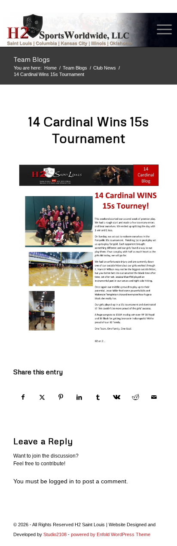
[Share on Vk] (116, 397)
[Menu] (160, 29)
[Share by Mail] (154, 397)
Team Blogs (31, 59)
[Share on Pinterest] (61, 397)
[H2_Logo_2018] (71, 29)
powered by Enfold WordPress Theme (110, 534)
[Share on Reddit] (135, 397)
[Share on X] (42, 397)
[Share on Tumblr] (98, 397)
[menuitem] (160, 29)
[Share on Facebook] (23, 397)
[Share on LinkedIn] (79, 397)
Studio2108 (55, 534)
